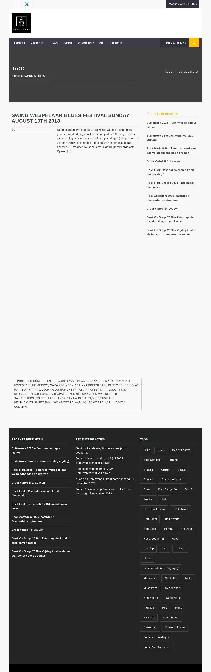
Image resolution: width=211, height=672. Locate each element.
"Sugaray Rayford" (65, 394)
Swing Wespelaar (67, 402)
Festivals (19, 42)
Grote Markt (181, 509)
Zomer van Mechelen (157, 647)
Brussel (148, 469)
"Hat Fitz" (35, 389)
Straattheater (86, 42)
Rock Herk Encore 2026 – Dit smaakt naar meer (171, 185)
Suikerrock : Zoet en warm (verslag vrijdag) (170, 137)
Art (101, 42)
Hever (175, 538)
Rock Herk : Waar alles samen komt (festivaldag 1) (170, 172)
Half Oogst (150, 519)
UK (84, 402)
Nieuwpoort (151, 597)
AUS (78, 398)
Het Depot (187, 528)
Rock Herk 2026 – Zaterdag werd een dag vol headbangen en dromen (171, 150)
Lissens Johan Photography (161, 568)
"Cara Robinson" (62, 385)
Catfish (32, 402)
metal (188, 578)
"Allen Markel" (106, 381)
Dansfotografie (167, 489)
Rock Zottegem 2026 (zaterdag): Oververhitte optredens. (168, 197)
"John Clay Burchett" (60, 389)
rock (178, 607)
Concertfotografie (172, 479)
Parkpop (149, 607)
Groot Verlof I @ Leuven (163, 208)
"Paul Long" (40, 394)
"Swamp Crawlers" (95, 394)
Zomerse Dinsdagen (156, 637)
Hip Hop (149, 548)
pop (164, 607)
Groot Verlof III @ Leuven (163, 161)
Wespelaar (102, 402)
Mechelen (171, 578)
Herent (168, 528)
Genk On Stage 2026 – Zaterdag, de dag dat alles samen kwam (170, 219)
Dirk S (189, 489)
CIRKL (181, 469)
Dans (56, 42)
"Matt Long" (108, 389)
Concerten (37, 42)
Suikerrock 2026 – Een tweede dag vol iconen (172, 124)
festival (45, 402)
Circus (68, 42)
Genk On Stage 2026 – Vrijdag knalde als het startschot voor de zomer (171, 232)
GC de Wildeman (155, 509)
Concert (148, 479)
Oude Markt (173, 597)
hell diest (150, 528)
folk (164, 499)
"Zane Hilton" (46, 398)
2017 (147, 450)
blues (86, 398)
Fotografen (115, 42)
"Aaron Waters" (81, 381)
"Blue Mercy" (38, 385)
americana (66, 398)
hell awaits (172, 519)
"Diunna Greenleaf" (90, 385)
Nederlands (172, 588)
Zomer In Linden (175, 627)
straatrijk (149, 617)
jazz (165, 548)
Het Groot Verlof (154, 538)
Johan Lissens (85, 458)
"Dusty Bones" (118, 385)
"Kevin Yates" (88, 389)
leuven (180, 548)
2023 (161, 450)
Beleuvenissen (153, 459)
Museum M (150, 588)
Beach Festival (181, 450)
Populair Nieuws (175, 42)
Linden (148, 558)
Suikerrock (150, 627)
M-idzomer (150, 578)
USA (89, 402)
